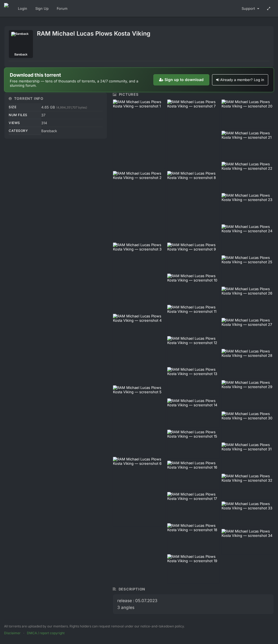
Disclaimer (12, 633)
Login (22, 8)
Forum (62, 8)
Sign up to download (184, 79)
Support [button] (249, 8)
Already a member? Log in (242, 80)
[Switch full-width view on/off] (268, 8)
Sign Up (42, 8)
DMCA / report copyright (46, 633)
